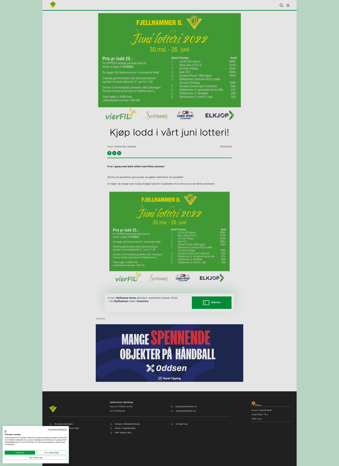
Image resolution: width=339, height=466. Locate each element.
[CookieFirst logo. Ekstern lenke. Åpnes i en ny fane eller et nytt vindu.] (6, 431)
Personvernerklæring (57, 429)
